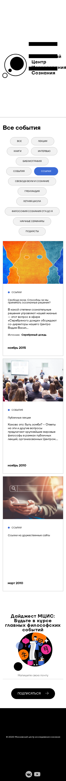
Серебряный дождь (33, 335)
